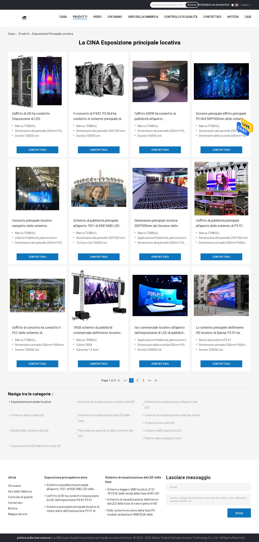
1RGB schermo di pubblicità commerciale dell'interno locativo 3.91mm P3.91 (97, 331)
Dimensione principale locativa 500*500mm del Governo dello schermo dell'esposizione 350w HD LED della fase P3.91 (159, 224)
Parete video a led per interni (163, 438)
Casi (248, 16)
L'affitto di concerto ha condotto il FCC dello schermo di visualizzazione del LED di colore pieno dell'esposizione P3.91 (36, 331)
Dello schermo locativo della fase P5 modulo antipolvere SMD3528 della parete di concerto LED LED (131, 513)
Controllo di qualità (180, 16)
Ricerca (192, 4)
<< (125, 380)
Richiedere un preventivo (213, 4)
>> (149, 380)
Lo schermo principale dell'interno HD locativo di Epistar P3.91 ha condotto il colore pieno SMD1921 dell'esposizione (220, 331)
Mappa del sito (17, 514)
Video (97, 16)
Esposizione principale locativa (31, 401)
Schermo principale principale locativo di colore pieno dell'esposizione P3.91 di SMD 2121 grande (73, 509)
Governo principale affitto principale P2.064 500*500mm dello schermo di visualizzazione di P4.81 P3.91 (221, 117)
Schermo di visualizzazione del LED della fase (133, 480)
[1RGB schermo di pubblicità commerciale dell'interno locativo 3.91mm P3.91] (98, 295)
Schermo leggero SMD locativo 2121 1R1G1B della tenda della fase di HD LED (133, 491)
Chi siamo (115, 16)
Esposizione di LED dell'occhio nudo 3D (36, 446)
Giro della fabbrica (143, 16)
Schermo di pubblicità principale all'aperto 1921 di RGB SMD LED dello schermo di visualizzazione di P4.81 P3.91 (97, 224)
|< (119, 380)
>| (155, 380)
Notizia (233, 16)
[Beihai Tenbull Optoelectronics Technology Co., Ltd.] (24, 18)
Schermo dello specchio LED (163, 430)
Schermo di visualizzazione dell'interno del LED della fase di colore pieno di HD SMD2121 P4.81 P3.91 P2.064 (132, 502)
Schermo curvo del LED (159, 422)
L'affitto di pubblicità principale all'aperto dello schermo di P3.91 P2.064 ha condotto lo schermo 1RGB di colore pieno (219, 224)
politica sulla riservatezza (33, 537)
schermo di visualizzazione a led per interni (172, 415)
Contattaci (212, 16)
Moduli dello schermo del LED (30, 430)
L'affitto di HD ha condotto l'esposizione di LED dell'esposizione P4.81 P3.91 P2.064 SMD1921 (32, 117)
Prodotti (80, 16)
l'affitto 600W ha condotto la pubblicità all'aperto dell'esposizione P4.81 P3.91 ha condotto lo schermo (157, 117)
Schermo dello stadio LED (27, 415)
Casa (63, 16)
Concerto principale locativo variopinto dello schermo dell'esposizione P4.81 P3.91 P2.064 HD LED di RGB (32, 224)
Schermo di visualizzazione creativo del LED (106, 401)
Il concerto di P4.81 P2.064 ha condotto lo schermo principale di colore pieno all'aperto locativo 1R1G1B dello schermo (97, 117)
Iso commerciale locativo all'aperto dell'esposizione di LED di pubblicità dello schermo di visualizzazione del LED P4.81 (160, 331)
